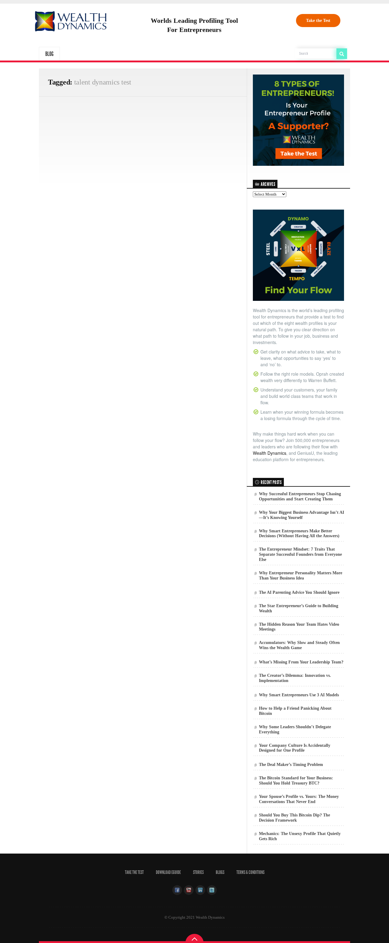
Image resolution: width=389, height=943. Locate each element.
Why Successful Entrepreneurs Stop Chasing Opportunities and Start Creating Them (300, 496)
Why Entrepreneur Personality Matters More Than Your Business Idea (300, 575)
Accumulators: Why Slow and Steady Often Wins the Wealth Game (299, 645)
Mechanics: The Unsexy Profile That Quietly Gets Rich (300, 836)
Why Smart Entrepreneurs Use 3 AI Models (299, 695)
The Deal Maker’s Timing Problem (291, 764)
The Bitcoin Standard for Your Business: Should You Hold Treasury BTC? (296, 780)
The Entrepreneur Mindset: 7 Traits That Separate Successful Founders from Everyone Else (300, 554)
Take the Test (318, 20)
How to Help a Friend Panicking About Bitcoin (295, 711)
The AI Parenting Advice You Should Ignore (299, 592)
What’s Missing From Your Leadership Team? (301, 662)
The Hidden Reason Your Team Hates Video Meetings (299, 627)
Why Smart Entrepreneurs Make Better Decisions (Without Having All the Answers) (299, 533)
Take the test (134, 872)
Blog (49, 53)
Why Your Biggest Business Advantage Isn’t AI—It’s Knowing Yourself (301, 515)
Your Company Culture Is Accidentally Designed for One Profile (294, 748)
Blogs (220, 872)
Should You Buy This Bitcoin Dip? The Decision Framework (294, 818)
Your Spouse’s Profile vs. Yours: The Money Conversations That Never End (299, 799)
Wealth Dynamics (269, 453)
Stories (198, 872)
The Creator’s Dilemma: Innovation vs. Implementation (295, 678)
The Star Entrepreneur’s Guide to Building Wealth (298, 608)
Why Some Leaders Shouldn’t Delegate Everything (295, 729)
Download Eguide (168, 872)
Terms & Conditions (250, 872)
